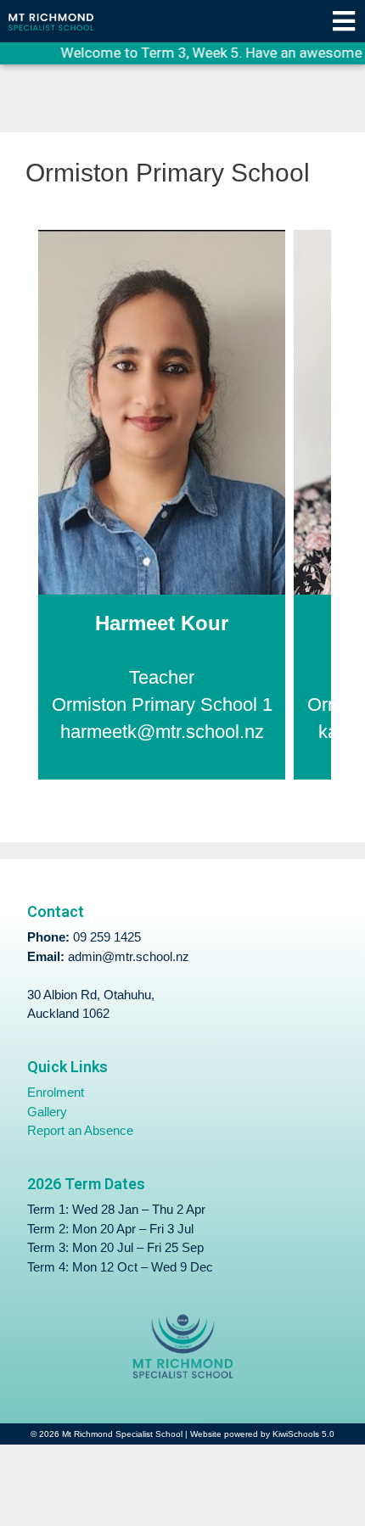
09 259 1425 (107, 937)
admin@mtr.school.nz (128, 956)
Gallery (47, 1111)
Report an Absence (80, 1130)
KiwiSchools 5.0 (303, 1434)
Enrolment (55, 1092)
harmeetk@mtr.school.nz (162, 732)
